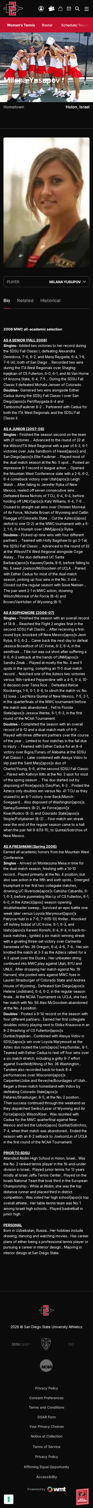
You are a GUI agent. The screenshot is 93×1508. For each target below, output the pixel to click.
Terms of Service (46, 1446)
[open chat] (83, 1497)
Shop (60, 9)
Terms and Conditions (46, 1407)
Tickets (52, 9)
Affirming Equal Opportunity (46, 1467)
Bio (6, 300)
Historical (50, 300)
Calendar (69, 9)
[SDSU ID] (41, 8)
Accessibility (46, 1476)
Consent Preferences (46, 1398)
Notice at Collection (46, 1436)
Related (25, 300)
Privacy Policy (46, 1388)
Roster (47, 25)
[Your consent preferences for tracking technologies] (8, 1499)
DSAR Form (46, 1417)
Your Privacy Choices (46, 1426)
